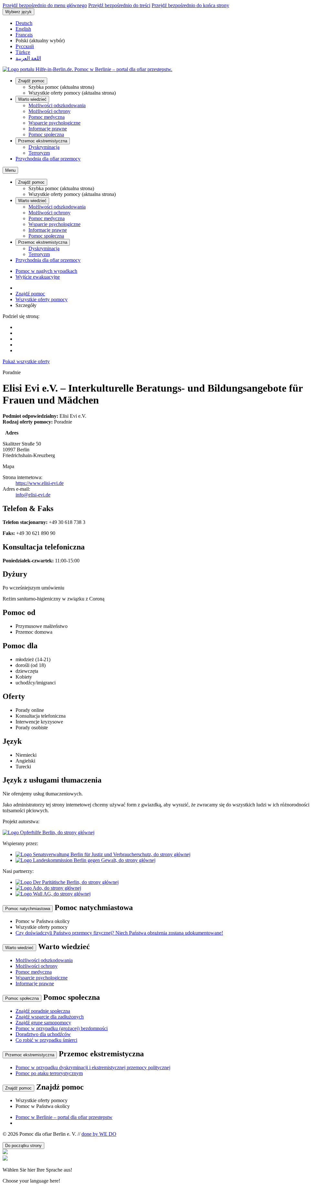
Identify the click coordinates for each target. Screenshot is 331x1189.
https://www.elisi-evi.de (40, 483)
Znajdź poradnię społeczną (43, 1011)
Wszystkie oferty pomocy (42, 299)
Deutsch (24, 23)
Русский (25, 46)
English (23, 29)
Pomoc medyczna (46, 117)
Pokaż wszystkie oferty (26, 361)
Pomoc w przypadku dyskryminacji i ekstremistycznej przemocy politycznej (93, 1067)
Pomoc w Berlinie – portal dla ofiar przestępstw (64, 1117)
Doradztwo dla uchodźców (43, 1034)
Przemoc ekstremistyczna (42, 140)
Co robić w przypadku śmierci (46, 1040)
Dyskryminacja (43, 147)
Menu (10, 170)
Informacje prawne (47, 128)
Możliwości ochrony (49, 111)
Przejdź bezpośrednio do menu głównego (45, 5)
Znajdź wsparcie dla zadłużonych (50, 1017)
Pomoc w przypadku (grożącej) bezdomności (62, 1028)
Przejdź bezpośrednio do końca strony (190, 5)
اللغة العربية (28, 58)
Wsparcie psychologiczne (54, 123)
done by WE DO (98, 1134)
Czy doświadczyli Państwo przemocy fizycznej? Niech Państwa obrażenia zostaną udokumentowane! (119, 933)
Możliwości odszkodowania (57, 105)
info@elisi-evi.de (33, 494)
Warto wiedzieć (32, 99)
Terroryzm (39, 153)
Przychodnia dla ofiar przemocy (48, 158)
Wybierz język (18, 11)
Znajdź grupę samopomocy (43, 1022)
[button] (165, 1169)
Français (24, 34)
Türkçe (23, 52)
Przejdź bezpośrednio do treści (119, 5)
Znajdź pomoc (31, 80)
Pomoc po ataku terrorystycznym (49, 1073)
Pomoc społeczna (46, 134)
